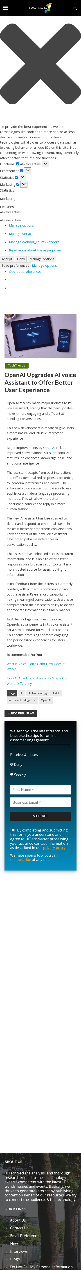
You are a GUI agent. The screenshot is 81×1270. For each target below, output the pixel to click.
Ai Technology (38, 693)
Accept (7, 259)
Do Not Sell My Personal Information (41, 1266)
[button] (40, 64)
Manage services (22, 233)
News (15, 1243)
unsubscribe (20, 859)
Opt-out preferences (25, 271)
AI (22, 693)
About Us (18, 1220)
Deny (21, 259)
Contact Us (19, 1227)
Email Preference (24, 1235)
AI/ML (56, 693)
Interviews (19, 1251)
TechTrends (16, 365)
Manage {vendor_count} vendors (34, 242)
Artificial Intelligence (22, 700)
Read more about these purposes (35, 250)
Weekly (19, 774)
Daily (17, 764)
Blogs (15, 1259)
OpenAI (46, 700)
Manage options (21, 225)
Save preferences (15, 265)
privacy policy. (54, 847)
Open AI (49, 447)
